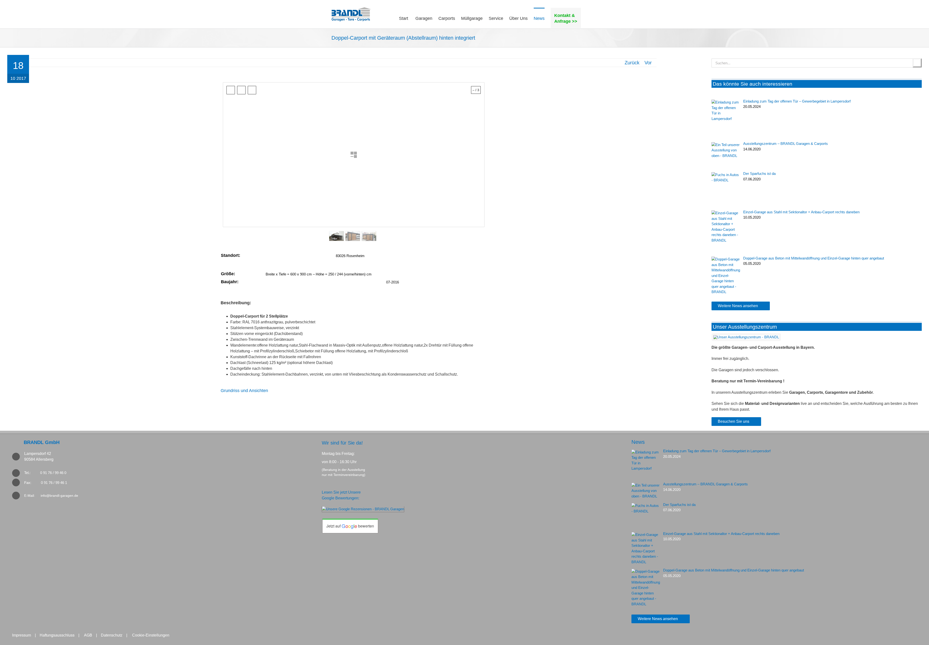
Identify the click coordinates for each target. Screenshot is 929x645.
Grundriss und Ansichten (244, 390)
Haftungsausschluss (57, 635)
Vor (648, 62)
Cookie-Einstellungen (150, 635)
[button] (589, 18)
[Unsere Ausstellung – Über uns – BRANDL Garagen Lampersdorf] (746, 337)
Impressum (21, 635)
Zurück (632, 62)
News (638, 442)
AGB (88, 635)
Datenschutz (111, 635)
